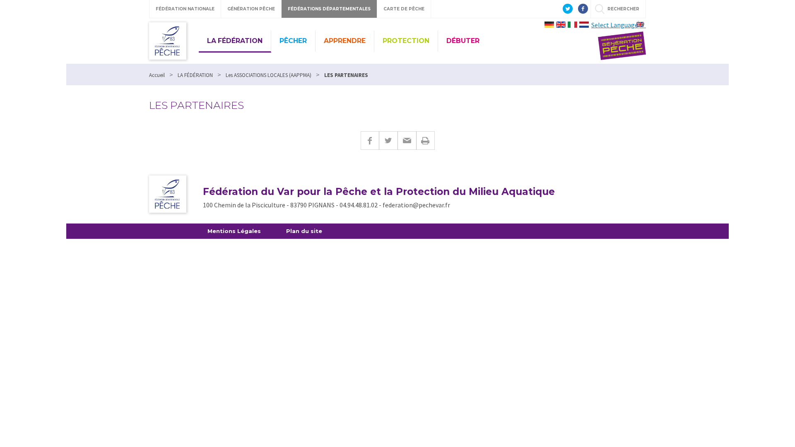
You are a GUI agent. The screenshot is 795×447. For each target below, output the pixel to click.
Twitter (388, 140)
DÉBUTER (462, 41)
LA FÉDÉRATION (235, 41)
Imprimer (425, 140)
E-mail (407, 140)
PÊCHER (293, 41)
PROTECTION (406, 41)
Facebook (370, 140)
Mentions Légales (234, 231)
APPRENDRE (345, 41)
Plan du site (304, 231)
